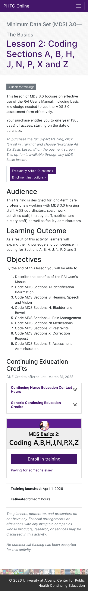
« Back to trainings (21, 87)
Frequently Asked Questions (33, 170)
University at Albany (39, 580)
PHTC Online (16, 6)
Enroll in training (44, 459)
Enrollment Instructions (29, 177)
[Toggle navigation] (79, 6)
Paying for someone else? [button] (32, 470)
